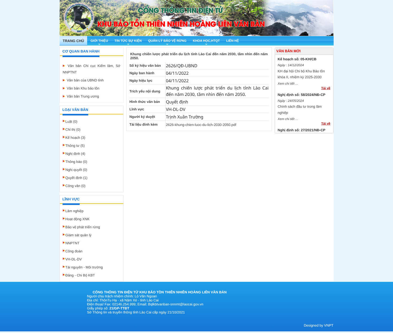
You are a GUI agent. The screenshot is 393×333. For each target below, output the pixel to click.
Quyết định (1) (76, 178)
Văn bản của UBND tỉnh (85, 80)
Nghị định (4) (75, 154)
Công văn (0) (76, 186)
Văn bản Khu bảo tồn (83, 88)
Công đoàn (74, 251)
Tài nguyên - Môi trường (84, 267)
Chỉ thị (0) (73, 130)
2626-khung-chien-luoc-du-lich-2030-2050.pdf (201, 125)
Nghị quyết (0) (76, 170)
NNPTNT (73, 243)
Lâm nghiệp (75, 211)
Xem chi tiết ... (288, 82)
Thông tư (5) (75, 146)
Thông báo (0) (76, 162)
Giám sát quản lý (79, 235)
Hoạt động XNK (78, 219)
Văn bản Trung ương (83, 96)
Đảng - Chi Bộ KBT (80, 275)
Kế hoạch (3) (75, 138)
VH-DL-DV (74, 259)
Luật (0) (72, 121)
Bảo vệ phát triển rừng (83, 227)
